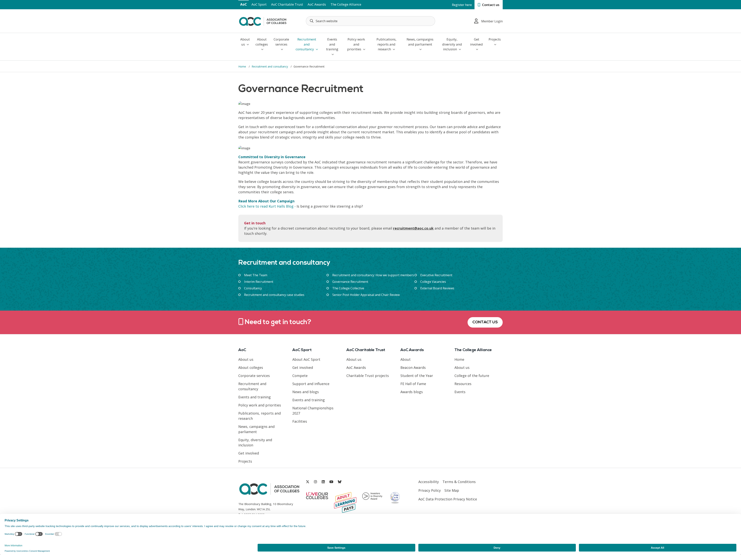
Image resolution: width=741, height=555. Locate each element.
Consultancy (253, 288)
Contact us (490, 5)
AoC (243, 4)
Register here (462, 5)
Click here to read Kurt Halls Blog (266, 206)
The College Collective (348, 288)
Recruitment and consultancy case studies (274, 295)
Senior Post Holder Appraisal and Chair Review (366, 295)
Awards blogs (411, 391)
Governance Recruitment (350, 282)
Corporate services (281, 41)
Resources (462, 383)
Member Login (492, 21)
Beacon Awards (413, 367)
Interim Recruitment (258, 282)
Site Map (451, 490)
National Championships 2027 (312, 411)
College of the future (471, 375)
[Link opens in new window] (307, 481)
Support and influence (310, 383)
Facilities (299, 421)
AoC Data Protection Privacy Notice (447, 499)
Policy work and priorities (356, 44)
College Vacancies (433, 282)
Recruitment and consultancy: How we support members (373, 275)
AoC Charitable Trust (287, 4)
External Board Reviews (437, 288)
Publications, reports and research (386, 44)
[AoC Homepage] (262, 21)
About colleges (261, 41)
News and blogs (305, 391)
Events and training (332, 44)
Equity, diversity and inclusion (452, 44)
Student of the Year (416, 375)
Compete (300, 375)
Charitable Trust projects (367, 375)
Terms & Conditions (459, 481)
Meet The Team (255, 275)
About (405, 359)
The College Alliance (346, 4)
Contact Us (485, 322)
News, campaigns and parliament (420, 41)
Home (242, 66)
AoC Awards (317, 4)
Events (459, 391)
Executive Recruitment (436, 275)
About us (245, 41)
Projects (495, 39)
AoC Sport (258, 4)
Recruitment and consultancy (306, 44)
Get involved (476, 41)
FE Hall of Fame (413, 383)
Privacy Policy (429, 490)
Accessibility (428, 481)
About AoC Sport (306, 359)
